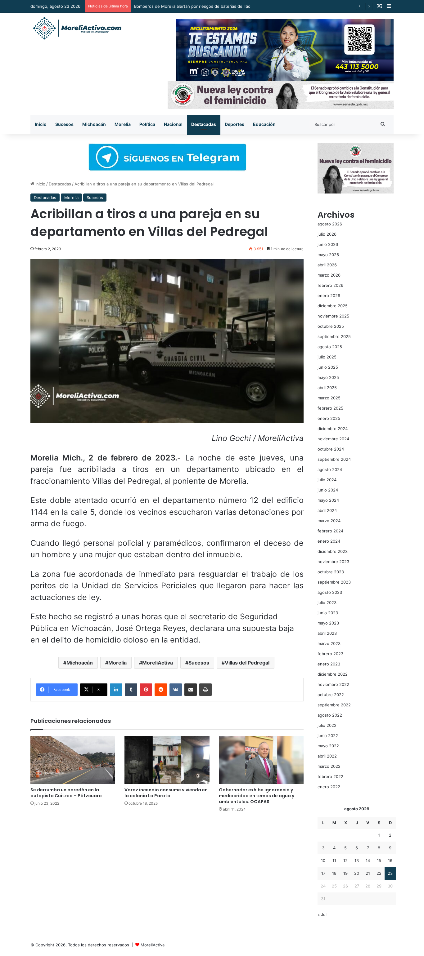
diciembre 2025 (333, 305)
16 (390, 860)
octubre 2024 (331, 449)
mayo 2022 (328, 745)
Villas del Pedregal (247, 663)
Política (147, 124)
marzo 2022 (329, 766)
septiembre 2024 (334, 459)
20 (356, 873)
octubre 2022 (331, 694)
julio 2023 (327, 602)
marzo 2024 (329, 520)
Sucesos (64, 124)
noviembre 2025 (333, 315)
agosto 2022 (330, 715)
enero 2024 (329, 541)
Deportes (234, 124)
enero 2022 (329, 786)
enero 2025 (329, 418)
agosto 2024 (330, 469)
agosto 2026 (330, 223)
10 (323, 860)
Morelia (123, 124)
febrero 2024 (330, 530)
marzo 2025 (329, 397)
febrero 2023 (330, 653)
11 (334, 860)
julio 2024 (327, 479)
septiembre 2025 (334, 336)
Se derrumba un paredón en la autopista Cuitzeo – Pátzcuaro (66, 793)
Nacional (173, 124)
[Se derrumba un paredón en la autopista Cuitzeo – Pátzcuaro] (72, 760)
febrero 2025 (330, 408)
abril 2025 (327, 387)
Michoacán (94, 124)
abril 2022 (327, 756)
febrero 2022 (330, 776)
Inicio (41, 124)
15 (379, 860)
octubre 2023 (331, 571)
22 (379, 873)
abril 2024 (327, 510)
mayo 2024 (328, 500)
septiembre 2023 (334, 582)
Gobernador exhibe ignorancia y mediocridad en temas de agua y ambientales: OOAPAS (256, 796)
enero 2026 (329, 295)
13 (356, 860)
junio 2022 (328, 735)
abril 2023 (327, 633)
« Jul (322, 914)
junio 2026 (328, 244)
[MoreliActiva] (77, 28)
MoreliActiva (157, 663)
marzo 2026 (329, 275)
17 (323, 873)
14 (368, 860)
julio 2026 (327, 234)
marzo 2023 (329, 643)
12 (345, 860)
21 (368, 873)
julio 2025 (327, 356)
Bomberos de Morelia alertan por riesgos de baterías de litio (192, 6)
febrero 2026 (330, 285)
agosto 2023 (330, 592)
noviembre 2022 (333, 684)
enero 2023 (329, 663)
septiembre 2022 (334, 704)
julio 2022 (327, 725)
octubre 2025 (331, 326)
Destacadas (203, 124)
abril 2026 (327, 264)
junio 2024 (328, 489)
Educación (264, 124)
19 (345, 873)
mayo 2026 (328, 254)
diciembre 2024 (333, 428)
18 (334, 873)
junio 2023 (328, 612)
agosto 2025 (330, 346)
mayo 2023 (328, 622)
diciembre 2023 (333, 551)
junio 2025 (328, 367)
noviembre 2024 (333, 438)
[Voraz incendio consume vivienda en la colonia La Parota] (166, 760)
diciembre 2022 (333, 674)
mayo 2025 (328, 377)
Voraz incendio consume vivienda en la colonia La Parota (166, 793)
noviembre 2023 (333, 561)
